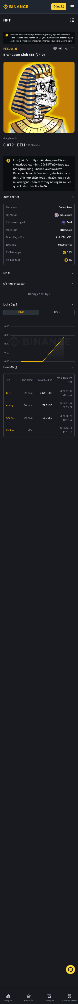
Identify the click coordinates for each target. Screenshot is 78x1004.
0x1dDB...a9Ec (64, 237)
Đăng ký (58, 6)
